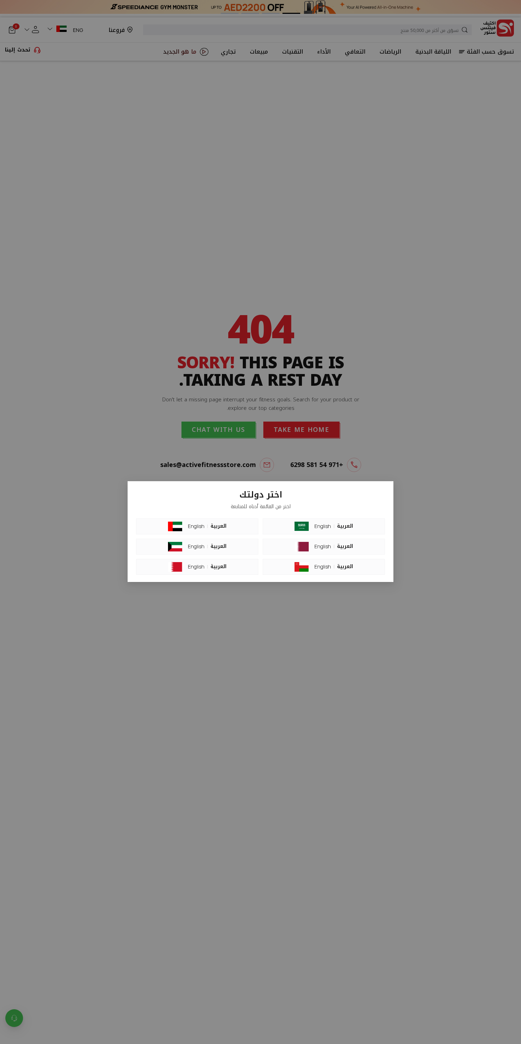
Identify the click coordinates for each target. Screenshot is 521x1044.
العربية (218, 526)
